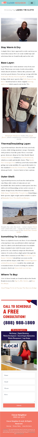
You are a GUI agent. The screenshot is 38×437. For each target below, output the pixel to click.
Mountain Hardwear (13, 136)
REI (21, 281)
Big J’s (17, 281)
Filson (35, 227)
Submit (19, 405)
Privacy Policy (32, 432)
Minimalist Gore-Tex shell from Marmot (15, 198)
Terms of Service (20, 433)
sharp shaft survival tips (23, 268)
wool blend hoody (27, 157)
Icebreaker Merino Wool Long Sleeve (13, 77)
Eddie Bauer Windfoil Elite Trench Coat (14, 193)
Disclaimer (5, 429)
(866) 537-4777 (19, 417)
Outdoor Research (7, 157)
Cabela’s (25, 281)
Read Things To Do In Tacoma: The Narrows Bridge (19, 288)
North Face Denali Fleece (18, 167)
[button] (31, 3)
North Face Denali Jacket (27, 231)
